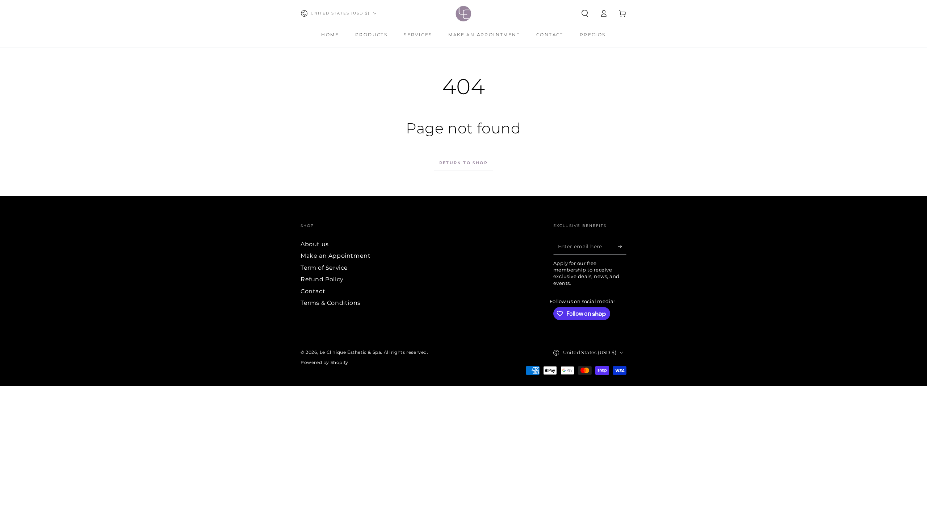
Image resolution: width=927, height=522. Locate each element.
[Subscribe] (622, 246)
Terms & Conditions (331, 302)
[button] (584, 13)
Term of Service (324, 267)
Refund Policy (322, 279)
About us (315, 244)
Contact (313, 291)
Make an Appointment (335, 255)
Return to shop (463, 162)
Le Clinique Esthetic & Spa (350, 352)
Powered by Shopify (324, 362)
